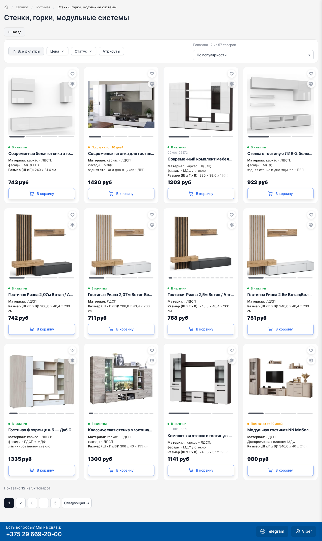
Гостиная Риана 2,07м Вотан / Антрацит (41, 294)
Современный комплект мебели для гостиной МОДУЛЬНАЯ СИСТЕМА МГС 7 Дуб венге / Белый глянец (201, 158)
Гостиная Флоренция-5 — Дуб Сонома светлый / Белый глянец (41, 429)
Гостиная (43, 7)
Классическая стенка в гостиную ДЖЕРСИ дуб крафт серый (121, 429)
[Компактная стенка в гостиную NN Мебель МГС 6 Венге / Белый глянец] (201, 381)
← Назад (14, 32)
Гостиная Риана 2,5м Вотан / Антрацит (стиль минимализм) (201, 294)
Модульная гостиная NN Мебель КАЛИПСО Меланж (280, 429)
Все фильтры (29, 51)
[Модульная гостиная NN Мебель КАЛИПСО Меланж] (280, 381)
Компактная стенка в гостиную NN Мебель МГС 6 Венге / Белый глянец (201, 435)
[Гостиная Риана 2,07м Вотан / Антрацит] (41, 245)
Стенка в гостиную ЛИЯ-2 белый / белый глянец (280, 153)
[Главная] (6, 7)
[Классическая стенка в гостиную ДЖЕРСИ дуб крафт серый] (121, 381)
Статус (81, 51)
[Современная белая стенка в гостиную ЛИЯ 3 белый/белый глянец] (41, 104)
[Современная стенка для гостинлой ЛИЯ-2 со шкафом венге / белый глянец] (121, 104)
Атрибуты (111, 51)
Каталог (22, 7)
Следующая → (76, 503)
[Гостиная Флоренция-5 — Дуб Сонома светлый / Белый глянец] (41, 381)
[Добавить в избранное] (72, 74)
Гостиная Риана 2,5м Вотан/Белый (280, 294)
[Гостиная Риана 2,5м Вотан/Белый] (280, 245)
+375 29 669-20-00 (34, 534)
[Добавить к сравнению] (72, 84)
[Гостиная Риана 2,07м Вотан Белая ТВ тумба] (121, 245)
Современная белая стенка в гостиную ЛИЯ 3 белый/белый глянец (41, 153)
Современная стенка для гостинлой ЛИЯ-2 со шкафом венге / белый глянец (121, 153)
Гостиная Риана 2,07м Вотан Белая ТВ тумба (121, 294)
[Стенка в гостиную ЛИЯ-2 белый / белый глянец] (280, 104)
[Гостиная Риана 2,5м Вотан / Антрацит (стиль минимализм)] (201, 245)
